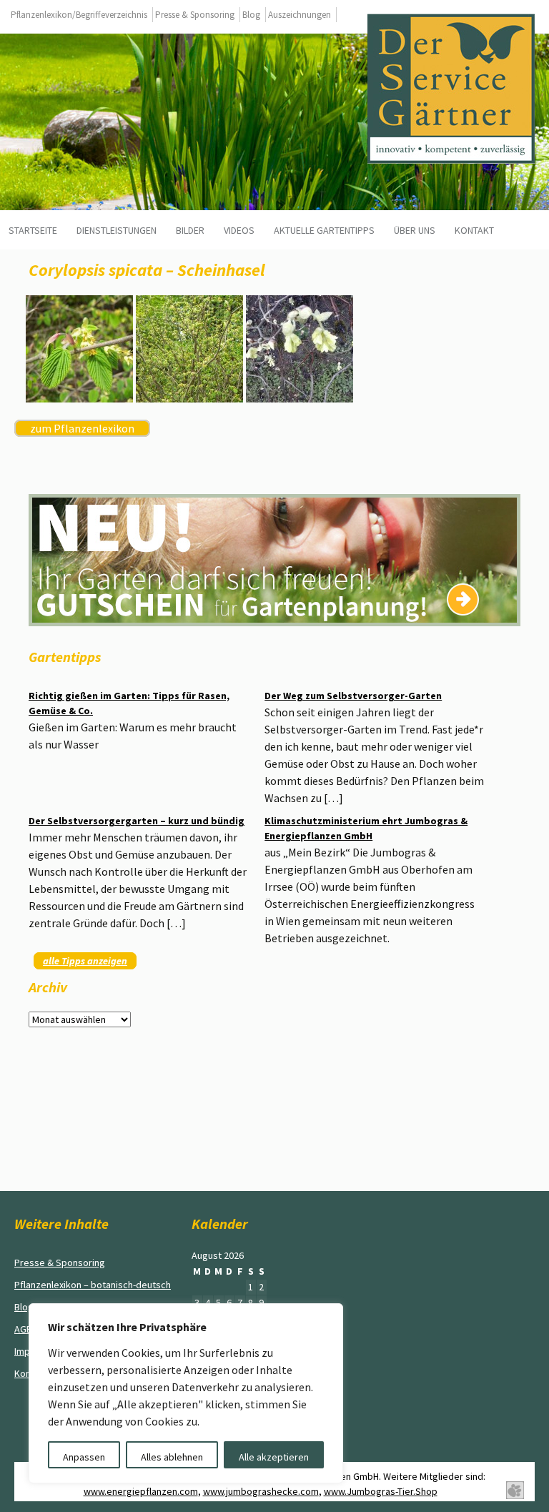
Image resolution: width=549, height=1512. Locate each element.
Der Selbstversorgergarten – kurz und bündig (136, 820)
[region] (186, 1393)
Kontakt (474, 230)
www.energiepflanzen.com (141, 1491)
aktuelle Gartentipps (324, 230)
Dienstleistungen (116, 230)
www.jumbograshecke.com (261, 1491)
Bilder (190, 230)
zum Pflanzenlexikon (82, 428)
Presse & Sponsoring (194, 15)
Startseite (33, 230)
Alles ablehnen (172, 1457)
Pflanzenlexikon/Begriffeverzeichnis (79, 15)
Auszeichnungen (299, 15)
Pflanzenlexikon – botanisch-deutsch (92, 1284)
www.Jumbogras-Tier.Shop (380, 1491)
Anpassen (84, 1457)
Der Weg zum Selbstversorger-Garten (353, 695)
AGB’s (26, 1329)
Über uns (414, 230)
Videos (239, 230)
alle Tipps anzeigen (85, 960)
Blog (251, 15)
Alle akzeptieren (274, 1457)
